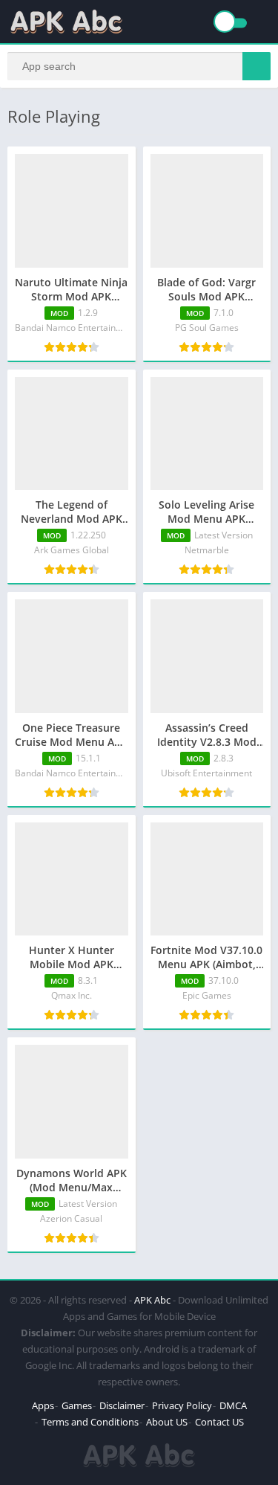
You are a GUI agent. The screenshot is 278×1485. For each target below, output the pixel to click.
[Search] (256, 66)
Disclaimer (122, 1405)
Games (77, 1405)
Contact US (219, 1421)
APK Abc (152, 1300)
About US (167, 1421)
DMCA (233, 1405)
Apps (43, 1405)
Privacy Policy (182, 1405)
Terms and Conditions (90, 1421)
